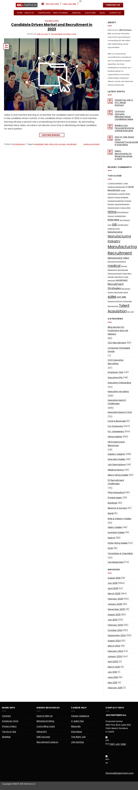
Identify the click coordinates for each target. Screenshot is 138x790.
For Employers (52, 21)
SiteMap (6, 736)
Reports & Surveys (117, 508)
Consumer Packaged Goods (119, 349)
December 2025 (116, 609)
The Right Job (78, 736)
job (56, 144)
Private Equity (115, 497)
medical (114, 265)
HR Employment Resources (116, 443)
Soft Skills (121, 297)
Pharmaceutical (116, 492)
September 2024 (117, 635)
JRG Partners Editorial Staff (63, 34)
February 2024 (115, 651)
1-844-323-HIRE (69, 4)
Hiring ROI (42, 731)
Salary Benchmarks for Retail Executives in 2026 (123, 155)
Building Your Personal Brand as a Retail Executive (124, 128)
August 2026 (114, 578)
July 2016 (112, 672)
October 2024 (115, 630)
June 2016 (113, 677)
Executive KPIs (115, 377)
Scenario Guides (116, 532)
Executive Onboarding (119, 382)
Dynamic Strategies (121, 197)
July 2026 (113, 583)
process (61, 144)
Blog (102, 13)
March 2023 (114, 666)
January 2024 (115, 656)
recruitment (71, 144)
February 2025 (115, 625)
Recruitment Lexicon (47, 742)
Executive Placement (122, 204)
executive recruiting (118, 391)
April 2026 (113, 588)
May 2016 (112, 682)
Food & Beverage (117, 421)
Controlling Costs (46, 726)
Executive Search (114, 208)
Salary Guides (115, 527)
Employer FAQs (10, 721)
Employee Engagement (116, 201)
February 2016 (115, 687)
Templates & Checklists (120, 553)
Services (76, 13)
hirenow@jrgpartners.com (53, 9)
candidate (38, 144)
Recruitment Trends (121, 292)
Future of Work (125, 208)
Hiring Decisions (122, 212)
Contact (6, 715)
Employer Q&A (115, 372)
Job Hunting (77, 742)
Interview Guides (116, 459)
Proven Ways (126, 274)
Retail (111, 513)
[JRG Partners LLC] (26, 5)
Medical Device (116, 469)
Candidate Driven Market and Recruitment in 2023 (51, 27)
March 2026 (114, 593)
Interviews (76, 731)
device (127, 194)
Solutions (90, 13)
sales (112, 296)
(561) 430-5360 (52, 4)
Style (110, 548)
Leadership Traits (114, 229)
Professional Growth (115, 274)
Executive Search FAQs (120, 412)
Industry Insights (116, 454)
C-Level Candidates (115, 183)
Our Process (44, 13)
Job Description (123, 225)
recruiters (111, 277)
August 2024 (114, 640)
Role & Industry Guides (119, 518)
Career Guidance (80, 715)
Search (111, 537)
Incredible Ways (120, 216)
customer (121, 194)
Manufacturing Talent (118, 258)
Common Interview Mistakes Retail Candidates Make (124, 115)
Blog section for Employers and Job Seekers (118, 331)
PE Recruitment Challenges (116, 482)
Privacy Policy (9, 726)
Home (20, 13)
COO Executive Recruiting (115, 361)
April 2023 (113, 661)
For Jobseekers (116, 431)
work (132, 312)
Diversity (111, 197)
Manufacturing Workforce (117, 262)
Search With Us (45, 715)
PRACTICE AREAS (60, 13)
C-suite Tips (77, 721)
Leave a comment (91, 144)
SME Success (43, 736)
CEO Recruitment (117, 342)
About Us (29, 13)
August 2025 (114, 614)
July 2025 (113, 619)
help (46, 144)
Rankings (112, 502)
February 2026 (115, 598)
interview (113, 220)
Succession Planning (115, 301)
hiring (51, 144)
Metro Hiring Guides (118, 475)
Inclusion (111, 216)
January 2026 (115, 604)
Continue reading (52, 135)
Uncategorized (115, 562)
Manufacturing (115, 232)
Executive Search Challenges (117, 402)
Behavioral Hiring (45, 721)
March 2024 (114, 645)
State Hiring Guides (118, 543)
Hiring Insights (115, 436)
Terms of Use (9, 731)
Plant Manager (123, 270)
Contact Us (115, 13)
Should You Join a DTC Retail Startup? (124, 103)
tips (128, 312)
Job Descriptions (117, 464)
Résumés (76, 726)
